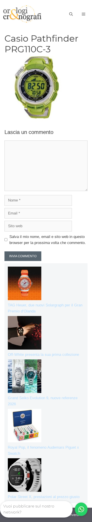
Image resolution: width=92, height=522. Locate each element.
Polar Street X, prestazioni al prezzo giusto (43, 497)
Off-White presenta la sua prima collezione (43, 354)
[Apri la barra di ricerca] (71, 14)
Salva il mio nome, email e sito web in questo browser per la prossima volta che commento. (47, 240)
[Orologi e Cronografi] (22, 14)
